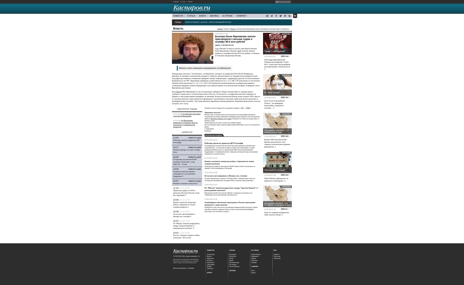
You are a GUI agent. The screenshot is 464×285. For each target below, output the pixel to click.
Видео (253, 273)
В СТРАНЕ (227, 16)
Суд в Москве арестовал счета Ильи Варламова (187, 115)
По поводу (232, 264)
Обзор (231, 258)
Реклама (191, 268)
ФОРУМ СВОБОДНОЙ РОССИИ (220, 22)
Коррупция (210, 262)
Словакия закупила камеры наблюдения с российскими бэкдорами (184, 174)
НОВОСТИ (178, 16)
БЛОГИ (202, 16)
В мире (209, 266)
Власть (233, 29)
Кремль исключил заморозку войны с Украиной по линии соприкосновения (184, 204)
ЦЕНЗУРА (204, 22)
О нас (183, 2)
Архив (190, 2)
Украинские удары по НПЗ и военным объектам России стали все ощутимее (186, 193)
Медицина (254, 256)
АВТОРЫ (214, 16)
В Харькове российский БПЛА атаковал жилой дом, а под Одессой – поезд (185, 161)
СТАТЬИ (191, 16)
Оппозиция (211, 254)
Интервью (232, 254)
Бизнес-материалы (179, 268)
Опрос (231, 260)
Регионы (210, 260)
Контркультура (234, 262)
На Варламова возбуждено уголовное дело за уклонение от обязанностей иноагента (185, 124)
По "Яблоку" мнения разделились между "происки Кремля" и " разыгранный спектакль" (186, 226)
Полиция (254, 260)
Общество (210, 258)
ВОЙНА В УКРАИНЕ (192, 22)
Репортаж (232, 256)
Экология (210, 268)
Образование (256, 254)
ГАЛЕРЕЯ (241, 16)
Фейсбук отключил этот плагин (221, 119)
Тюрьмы (254, 262)
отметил (178, 92)
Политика (277, 256)
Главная (176, 2)
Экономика (210, 264)
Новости (276, 254)
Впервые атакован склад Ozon (185, 183)
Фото (253, 270)
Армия (253, 258)
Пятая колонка (234, 266)
